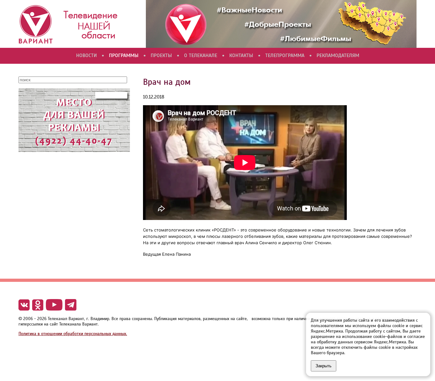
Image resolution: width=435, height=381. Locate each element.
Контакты (241, 55)
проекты (161, 55)
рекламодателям (338, 55)
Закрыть (324, 365)
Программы (124, 55)
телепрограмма (284, 55)
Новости (86, 55)
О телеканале (200, 55)
